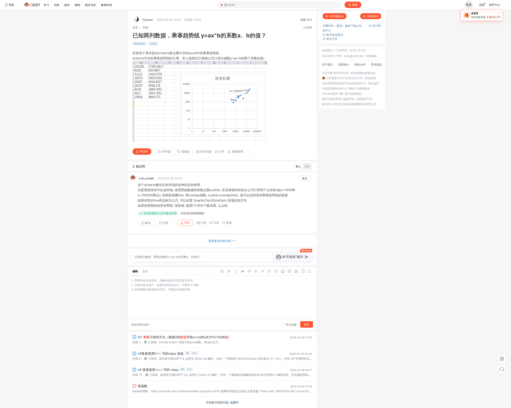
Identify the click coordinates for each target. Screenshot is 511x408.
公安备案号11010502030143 (344, 78)
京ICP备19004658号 (335, 73)
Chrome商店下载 (332, 93)
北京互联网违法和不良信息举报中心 (344, 83)
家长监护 (373, 83)
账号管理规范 (353, 93)
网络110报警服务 (359, 88)
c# (187, 352)
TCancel (147, 19)
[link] (135, 27)
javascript (139, 43)
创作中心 (494, 4)
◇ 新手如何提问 (333, 34)
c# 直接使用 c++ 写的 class (158, 370)
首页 (135, 27)
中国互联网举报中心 (334, 88)
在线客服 (371, 56)
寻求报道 (376, 64)
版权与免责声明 (332, 99)
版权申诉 (348, 99)
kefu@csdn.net (354, 56)
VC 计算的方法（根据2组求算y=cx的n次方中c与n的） (184, 337)
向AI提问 (372, 16)
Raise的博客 (140, 391)
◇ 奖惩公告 (330, 38)
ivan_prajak (146, 178)
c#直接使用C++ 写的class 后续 (160, 353)
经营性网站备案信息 (363, 73)
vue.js (153, 43)
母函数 (142, 386)
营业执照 (370, 78)
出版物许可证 (364, 99)
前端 (145, 27)
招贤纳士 (343, 64)
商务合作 (360, 64)
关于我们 (327, 64)
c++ (194, 352)
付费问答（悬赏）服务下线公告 (342, 25)
